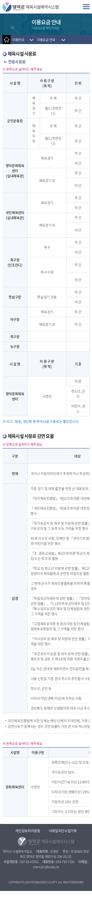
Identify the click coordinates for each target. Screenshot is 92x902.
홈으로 (6, 39)
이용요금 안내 (46, 39)
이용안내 (18, 39)
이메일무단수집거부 (63, 830)
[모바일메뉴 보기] (86, 8)
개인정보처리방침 (27, 830)
